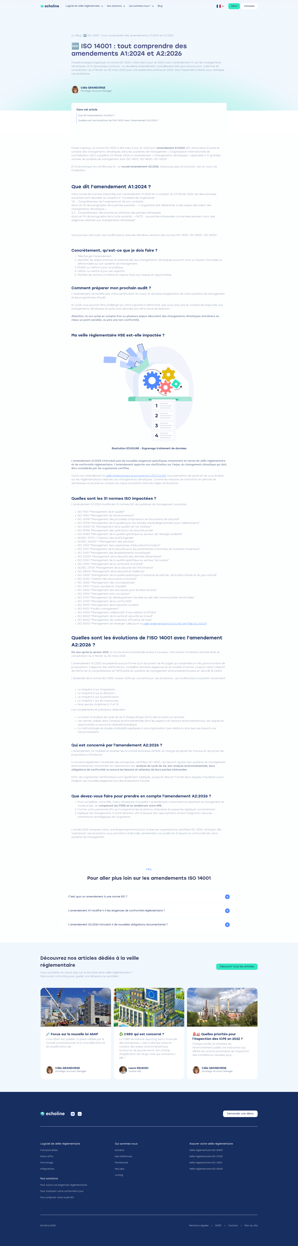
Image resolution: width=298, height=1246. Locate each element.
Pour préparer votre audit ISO (57, 1197)
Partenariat (121, 1163)
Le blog (119, 1175)
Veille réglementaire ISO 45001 (206, 1169)
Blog (78, 35)
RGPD (218, 1226)
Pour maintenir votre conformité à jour (62, 1191)
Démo (234, 6)
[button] (84, 6)
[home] (49, 6)
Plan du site (251, 1226)
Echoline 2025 (48, 1226)
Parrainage (46, 1163)
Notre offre (46, 1156)
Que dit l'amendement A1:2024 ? (96, 115)
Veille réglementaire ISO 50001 (206, 1150)
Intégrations (47, 1169)
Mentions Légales (199, 1226)
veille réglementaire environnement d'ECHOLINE (136, 476)
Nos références (123, 1156)
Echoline (119, 1150)
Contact (233, 1226)
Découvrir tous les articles (237, 966)
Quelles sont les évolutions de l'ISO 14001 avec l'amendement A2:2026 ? (118, 120)
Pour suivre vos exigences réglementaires (63, 1185)
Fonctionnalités (49, 1150)
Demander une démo (240, 1114)
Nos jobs (119, 1169)
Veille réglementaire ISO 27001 (206, 1156)
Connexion (249, 6)
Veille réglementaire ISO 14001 (205, 1163)
